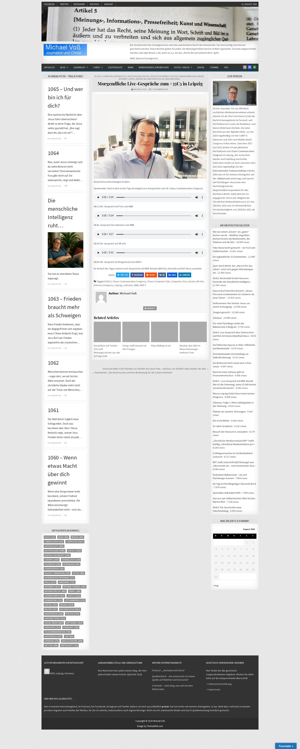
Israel (74, 591)
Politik (161, 79)
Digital (201, 67)
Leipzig (131, 79)
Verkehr (52, 640)
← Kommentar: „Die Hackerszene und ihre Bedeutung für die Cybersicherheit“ (132, 372)
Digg (174, 274)
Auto (50, 537)
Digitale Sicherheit (159, 76)
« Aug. (216, 585)
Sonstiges (52, 627)
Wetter (51, 645)
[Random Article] (250, 67)
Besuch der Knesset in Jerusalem (230, 431)
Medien (139, 79)
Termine (214, 67)
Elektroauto (115, 67)
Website (151, 308)
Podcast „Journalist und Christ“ (168, 670)
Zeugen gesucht (221, 312)
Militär (51, 609)
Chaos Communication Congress (129, 281)
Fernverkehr (54, 568)
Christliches (54, 541)
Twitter (64, 4)
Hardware (67, 582)
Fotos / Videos (181, 67)
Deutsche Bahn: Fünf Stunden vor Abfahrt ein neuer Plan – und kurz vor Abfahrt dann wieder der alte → (156, 368)
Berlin (77, 537)
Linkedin (186, 274)
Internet (123, 79)
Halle (50, 582)
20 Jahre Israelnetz (223, 426)
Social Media (54, 622)
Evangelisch (71, 559)
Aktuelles (49, 67)
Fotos (78, 573)
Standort (70, 627)
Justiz (73, 595)
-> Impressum (213, 689)
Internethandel (74, 586)
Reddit (152, 274)
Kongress (108, 285)
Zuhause (217, 317)
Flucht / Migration (57, 573)
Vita (226, 67)
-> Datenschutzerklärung (219, 683)
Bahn (130, 67)
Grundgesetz (151, 58)
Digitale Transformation (183, 76)
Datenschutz (120, 76)
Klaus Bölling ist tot (161, 345)
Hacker (191, 281)
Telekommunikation (57, 631)
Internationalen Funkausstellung (229, 170)
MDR (52, 673)
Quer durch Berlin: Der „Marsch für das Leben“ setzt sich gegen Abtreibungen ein (233, 269)
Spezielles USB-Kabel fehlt (226, 492)
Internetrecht (55, 591)
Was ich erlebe (72, 640)
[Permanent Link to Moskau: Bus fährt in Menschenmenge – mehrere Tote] (193, 332)
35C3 (99, 76)
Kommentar (53, 600)
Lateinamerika (75, 600)
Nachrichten (150, 79)
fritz (184, 281)
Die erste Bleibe (221, 420)
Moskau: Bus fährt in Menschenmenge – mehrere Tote (190, 349)
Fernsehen (71, 564)
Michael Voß (140, 89)
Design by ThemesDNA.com (150, 726)
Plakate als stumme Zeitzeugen (229, 411)
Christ (96, 67)
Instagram (79, 4)
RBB (136, 285)
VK (163, 274)
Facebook (49, 4)
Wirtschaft (69, 645)
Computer (107, 76)
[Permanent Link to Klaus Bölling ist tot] (164, 332)
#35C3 (108, 281)
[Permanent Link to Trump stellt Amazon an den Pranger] (135, 332)
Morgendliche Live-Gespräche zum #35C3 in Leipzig (150, 84)
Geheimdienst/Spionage (59, 577)
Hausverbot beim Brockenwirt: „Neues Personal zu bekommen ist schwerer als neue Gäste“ (233, 294)
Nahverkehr (54, 613)
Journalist (79, 67)
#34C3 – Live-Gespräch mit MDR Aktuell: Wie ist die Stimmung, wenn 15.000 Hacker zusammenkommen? (234, 384)
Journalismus (54, 595)
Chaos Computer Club (158, 281)
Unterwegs (53, 636)
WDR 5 (143, 285)
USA (69, 636)
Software (74, 622)
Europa (200, 76)
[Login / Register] (254, 67)
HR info (200, 281)
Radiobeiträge (172, 79)
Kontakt (108, 4)
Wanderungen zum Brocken (154, 67)
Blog (62, 67)
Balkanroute (224, 178)
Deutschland (134, 76)
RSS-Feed (94, 4)
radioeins (128, 285)
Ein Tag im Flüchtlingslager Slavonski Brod (234, 483)
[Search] (245, 67)
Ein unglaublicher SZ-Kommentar (229, 256)
